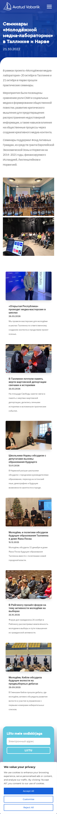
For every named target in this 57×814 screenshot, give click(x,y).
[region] (28, 788)
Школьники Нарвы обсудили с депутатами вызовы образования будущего (27, 458)
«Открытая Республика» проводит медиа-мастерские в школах (27, 309)
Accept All (28, 791)
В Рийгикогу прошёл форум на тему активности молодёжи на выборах (27, 608)
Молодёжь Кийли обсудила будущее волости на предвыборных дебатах (25, 680)
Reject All (28, 807)
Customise (28, 799)
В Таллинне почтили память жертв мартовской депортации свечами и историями (27, 381)
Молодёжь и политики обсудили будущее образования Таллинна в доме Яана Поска (28, 535)
